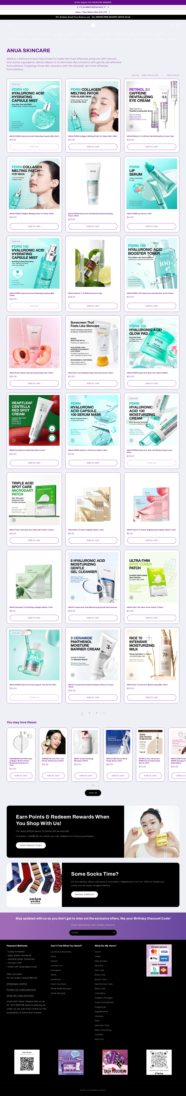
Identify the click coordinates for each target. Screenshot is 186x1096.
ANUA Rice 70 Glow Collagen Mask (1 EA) (86, 530)
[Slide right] (98, 786)
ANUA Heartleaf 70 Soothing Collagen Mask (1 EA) (31, 607)
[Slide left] (87, 786)
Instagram (56, 970)
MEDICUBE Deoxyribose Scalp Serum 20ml (116, 760)
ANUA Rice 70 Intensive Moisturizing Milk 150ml (147, 685)
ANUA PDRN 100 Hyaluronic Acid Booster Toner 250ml (150, 293)
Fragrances (100, 1007)
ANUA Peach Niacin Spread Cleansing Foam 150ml (31, 373)
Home (98, 952)
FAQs (53, 956)
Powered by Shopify (98, 1090)
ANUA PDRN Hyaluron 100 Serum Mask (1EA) (87, 450)
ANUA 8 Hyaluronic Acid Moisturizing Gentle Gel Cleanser (92, 607)
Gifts (97, 1021)
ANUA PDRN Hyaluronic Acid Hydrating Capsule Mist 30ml (34, 136)
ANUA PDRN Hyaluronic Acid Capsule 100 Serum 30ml (32, 685)
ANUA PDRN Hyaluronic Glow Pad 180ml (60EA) (147, 373)
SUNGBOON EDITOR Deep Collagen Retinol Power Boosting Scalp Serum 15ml (20, 762)
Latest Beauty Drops (31, 845)
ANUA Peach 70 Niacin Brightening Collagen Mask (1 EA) (151, 530)
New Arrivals (101, 961)
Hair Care (99, 970)
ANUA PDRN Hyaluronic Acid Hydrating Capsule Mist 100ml (31, 294)
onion (88, 1090)
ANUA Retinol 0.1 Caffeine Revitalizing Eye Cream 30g (150, 136)
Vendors (99, 1016)
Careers (99, 1034)
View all (93, 792)
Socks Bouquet (58, 993)
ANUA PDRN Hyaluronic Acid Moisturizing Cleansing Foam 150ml (90, 215)
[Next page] (104, 713)
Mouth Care (101, 979)
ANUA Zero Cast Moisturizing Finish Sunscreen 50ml (90, 373)
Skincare (99, 965)
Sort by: (135, 75)
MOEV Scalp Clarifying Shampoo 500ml (83, 760)
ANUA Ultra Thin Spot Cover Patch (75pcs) (145, 607)
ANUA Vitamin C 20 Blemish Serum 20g (85, 293)
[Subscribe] (114, 933)
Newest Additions (84, 894)
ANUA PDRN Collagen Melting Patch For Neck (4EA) (31, 214)
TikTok (53, 975)
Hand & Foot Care (104, 984)
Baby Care (100, 988)
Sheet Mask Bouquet (61, 988)
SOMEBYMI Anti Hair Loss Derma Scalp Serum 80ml (53, 760)
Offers (98, 956)
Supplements (101, 1011)
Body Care (100, 975)
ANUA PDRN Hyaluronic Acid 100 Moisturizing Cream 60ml (149, 451)
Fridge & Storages (104, 998)
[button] (10, 25)
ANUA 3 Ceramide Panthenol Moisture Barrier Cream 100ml (91, 686)
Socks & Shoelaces (104, 1002)
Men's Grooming (103, 1030)
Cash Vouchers (58, 984)
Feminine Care (102, 1025)
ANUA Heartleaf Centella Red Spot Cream (27, 450)
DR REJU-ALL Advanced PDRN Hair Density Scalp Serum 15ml (149, 761)
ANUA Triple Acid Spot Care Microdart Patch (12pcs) (31, 530)
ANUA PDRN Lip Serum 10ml (139, 214)
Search (54, 961)
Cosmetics (100, 993)
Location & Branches (61, 952)
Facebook (56, 979)
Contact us (56, 965)
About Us (99, 1039)
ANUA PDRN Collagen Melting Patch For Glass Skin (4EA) (92, 136)
